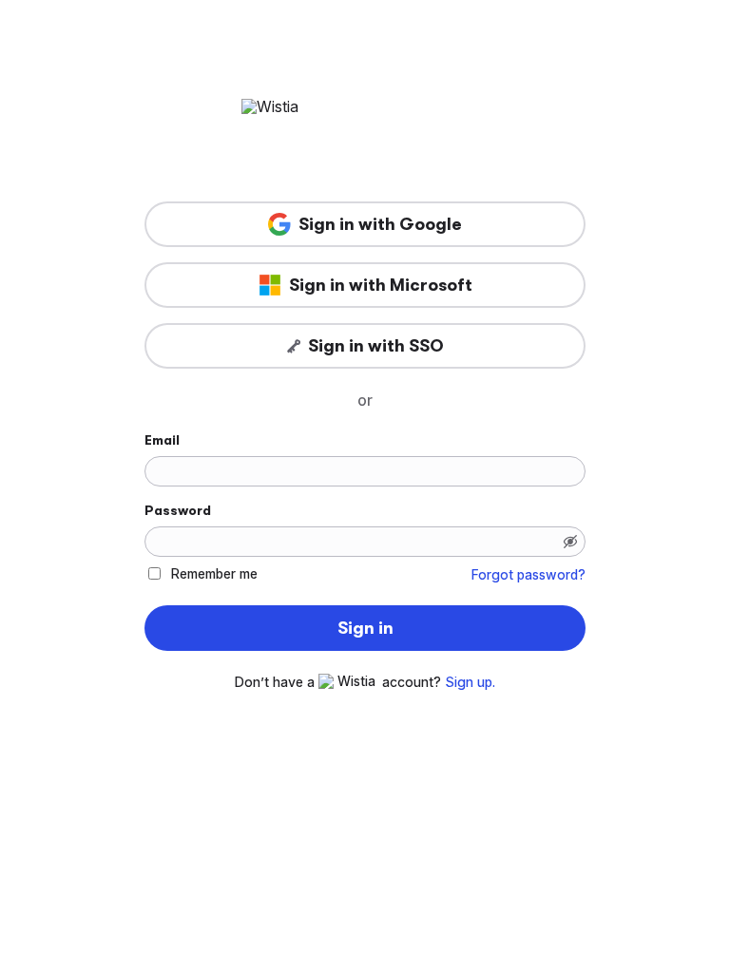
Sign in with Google (380, 224)
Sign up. (470, 682)
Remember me (214, 573)
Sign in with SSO (376, 345)
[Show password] (570, 541)
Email (162, 440)
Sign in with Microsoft (380, 285)
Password (177, 510)
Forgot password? (528, 574)
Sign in (365, 628)
